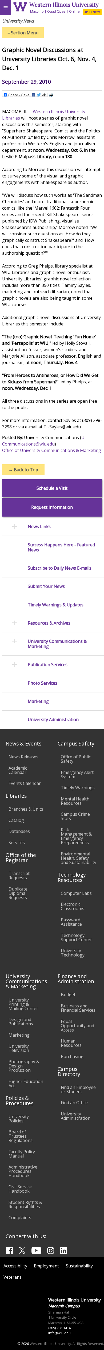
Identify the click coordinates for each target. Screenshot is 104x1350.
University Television (19, 1048)
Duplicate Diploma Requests (18, 893)
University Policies (19, 1119)
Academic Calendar (18, 770)
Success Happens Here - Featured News (61, 547)
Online (74, 11)
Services (17, 842)
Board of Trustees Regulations (21, 1136)
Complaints (20, 1218)
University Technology (73, 953)
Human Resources (71, 1043)
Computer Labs (76, 893)
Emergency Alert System (77, 774)
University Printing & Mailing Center (23, 1004)
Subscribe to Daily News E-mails (59, 568)
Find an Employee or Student (78, 1089)
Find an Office (74, 1103)
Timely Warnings (78, 788)
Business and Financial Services (78, 1008)
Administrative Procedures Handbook (23, 1171)
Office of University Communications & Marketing (51, 450)
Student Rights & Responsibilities (25, 1204)
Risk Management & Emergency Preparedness (76, 836)
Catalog (16, 820)
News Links (39, 526)
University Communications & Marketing (57, 644)
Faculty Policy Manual (22, 1154)
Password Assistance (71, 922)
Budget (68, 994)
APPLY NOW (92, 12)
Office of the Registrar (21, 857)
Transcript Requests (19, 875)
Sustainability (79, 1266)
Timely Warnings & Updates (55, 604)
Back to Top (23, 470)
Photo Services (42, 683)
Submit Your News (46, 586)
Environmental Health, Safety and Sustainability (78, 858)
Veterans (12, 1277)
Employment (46, 1266)
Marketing (38, 701)
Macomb (37, 11)
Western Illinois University (64, 4)
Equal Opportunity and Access (77, 1025)
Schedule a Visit (52, 488)
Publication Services (47, 664)
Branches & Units (26, 809)
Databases (19, 831)
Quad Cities (56, 11)
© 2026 (23, 1343)
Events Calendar (25, 783)
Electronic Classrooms (72, 906)
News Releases (23, 757)
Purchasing (72, 1056)
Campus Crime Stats (75, 816)
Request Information (52, 507)
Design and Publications (21, 1022)
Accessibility (15, 1266)
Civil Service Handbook (20, 1189)
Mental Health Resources (75, 801)
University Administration (53, 719)
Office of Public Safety (76, 759)
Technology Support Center (76, 937)
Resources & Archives (49, 623)
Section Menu (22, 33)
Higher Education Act (26, 1083)
